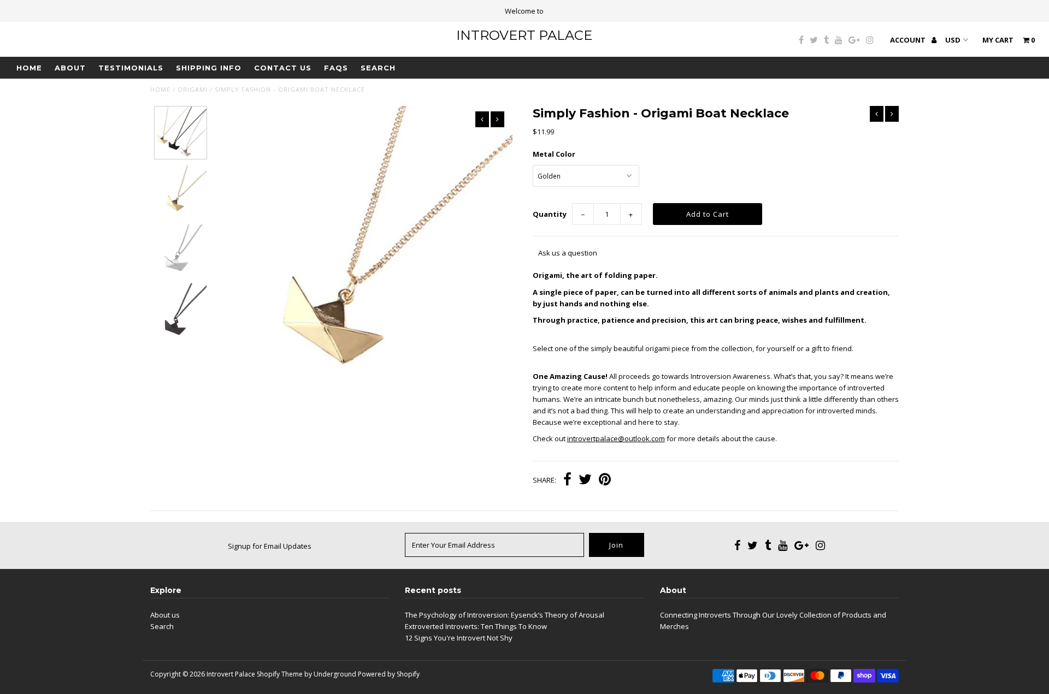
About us (165, 615)
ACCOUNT (908, 40)
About (70, 67)
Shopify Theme (280, 674)
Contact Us (282, 67)
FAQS (336, 67)
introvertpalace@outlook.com (616, 438)
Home (29, 67)
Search (378, 67)
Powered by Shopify (389, 674)
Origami (193, 89)
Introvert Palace (524, 35)
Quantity (550, 214)
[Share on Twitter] (585, 480)
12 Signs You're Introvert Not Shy (458, 638)
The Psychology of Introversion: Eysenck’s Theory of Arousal (504, 615)
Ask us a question (567, 253)
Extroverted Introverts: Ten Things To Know (476, 626)
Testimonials (130, 67)
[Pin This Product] (605, 480)
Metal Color (554, 154)
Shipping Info (208, 67)
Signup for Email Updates (269, 546)
